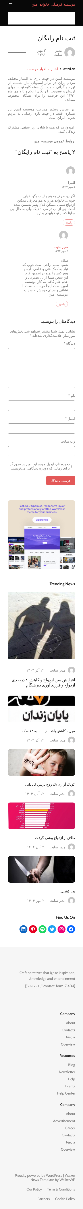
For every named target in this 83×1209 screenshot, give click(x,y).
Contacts (68, 1030)
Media (70, 1037)
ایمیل (70, 419)
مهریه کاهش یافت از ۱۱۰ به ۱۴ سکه (48, 731)
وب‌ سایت (68, 441)
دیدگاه (69, 343)
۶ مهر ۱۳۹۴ (61, 251)
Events (70, 1086)
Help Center (66, 1093)
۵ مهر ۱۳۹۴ (68, 186)
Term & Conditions (61, 1189)
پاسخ (69, 222)
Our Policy (34, 1189)
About (70, 1023)
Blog (71, 1065)
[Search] (12, 18)
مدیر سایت (61, 247)
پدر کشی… (67, 891)
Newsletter (67, 1072)
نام (71, 396)
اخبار (54, 69)
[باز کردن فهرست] (10, 4)
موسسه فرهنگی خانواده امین (53, 4)
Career (70, 1128)
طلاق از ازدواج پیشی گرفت (55, 837)
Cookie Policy (65, 1199)
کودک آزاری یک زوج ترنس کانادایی (50, 784)
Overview (68, 1044)
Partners (43, 1199)
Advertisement (64, 1121)
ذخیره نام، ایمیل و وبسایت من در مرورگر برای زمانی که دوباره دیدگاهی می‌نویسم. (40, 466)
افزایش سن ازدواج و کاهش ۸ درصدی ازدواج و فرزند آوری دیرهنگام (43, 682)
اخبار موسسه (36, 69)
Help (71, 1079)
